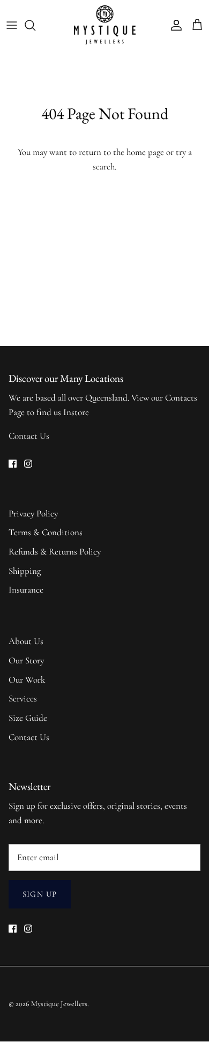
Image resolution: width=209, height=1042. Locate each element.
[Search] (35, 25)
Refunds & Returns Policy (55, 551)
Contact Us (29, 435)
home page (145, 152)
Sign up (40, 894)
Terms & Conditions (46, 532)
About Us (26, 641)
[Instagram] (28, 464)
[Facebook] (13, 464)
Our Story (26, 660)
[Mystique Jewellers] (105, 25)
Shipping (25, 571)
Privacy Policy (33, 513)
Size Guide (28, 717)
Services (23, 698)
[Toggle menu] (12, 25)
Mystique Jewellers (59, 1003)
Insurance (26, 589)
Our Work (27, 679)
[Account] (173, 25)
